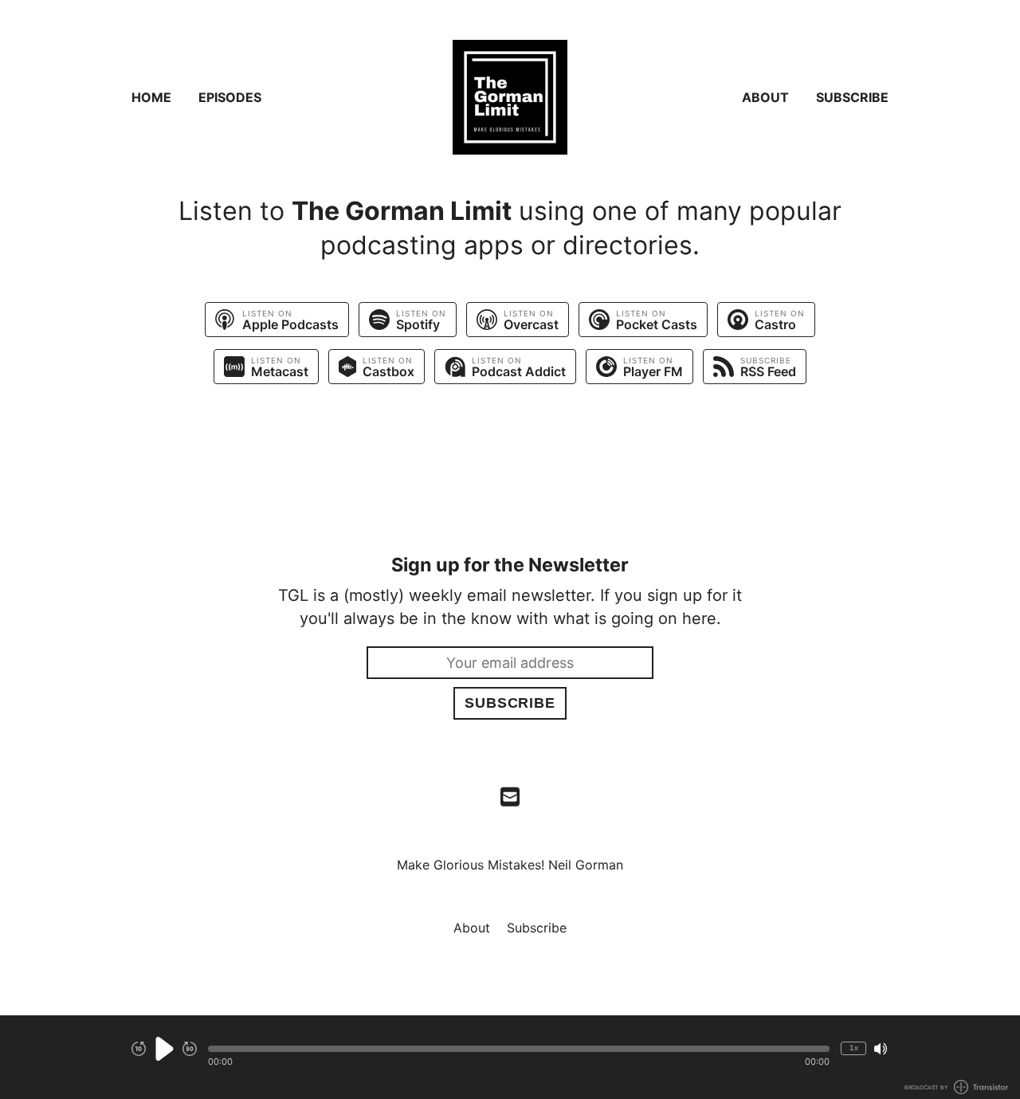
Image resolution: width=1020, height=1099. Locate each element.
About (765, 97)
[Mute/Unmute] (880, 1048)
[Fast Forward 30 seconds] (189, 1049)
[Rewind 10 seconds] (138, 1049)
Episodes (229, 97)
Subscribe (852, 97)
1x (853, 1047)
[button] (519, 1049)
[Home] (510, 97)
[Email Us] (510, 795)
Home (151, 97)
